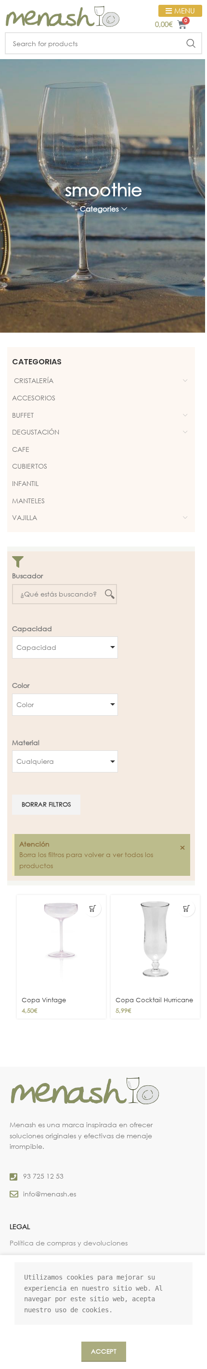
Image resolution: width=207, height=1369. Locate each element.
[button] (92, 908)
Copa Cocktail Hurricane (154, 1000)
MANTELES (28, 501)
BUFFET (23, 415)
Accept (103, 1351)
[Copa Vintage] (61, 943)
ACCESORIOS (33, 398)
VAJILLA (24, 517)
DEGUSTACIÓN (35, 432)
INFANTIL (25, 483)
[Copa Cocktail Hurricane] (155, 943)
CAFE (20, 449)
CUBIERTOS (29, 466)
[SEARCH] (191, 43)
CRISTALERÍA (32, 380)
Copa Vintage (44, 1000)
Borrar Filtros (46, 804)
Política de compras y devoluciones (69, 1243)
